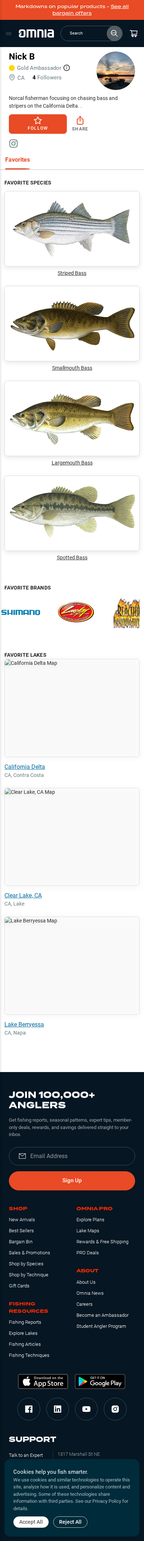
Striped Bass (72, 273)
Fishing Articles (25, 1344)
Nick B (22, 56)
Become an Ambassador (102, 1315)
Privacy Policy (106, 1501)
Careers (84, 1304)
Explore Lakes (23, 1333)
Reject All (70, 1522)
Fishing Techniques (29, 1355)
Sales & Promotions (29, 1252)
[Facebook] (28, 1409)
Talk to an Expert (26, 1455)
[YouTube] (86, 1409)
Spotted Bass (72, 557)
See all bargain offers (90, 9)
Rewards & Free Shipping (102, 1241)
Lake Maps (87, 1230)
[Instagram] (115, 1409)
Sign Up (72, 1180)
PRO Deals (87, 1252)
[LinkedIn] (57, 1409)
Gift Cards (19, 1286)
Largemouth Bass (72, 463)
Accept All (31, 1522)
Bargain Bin (20, 1241)
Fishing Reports (25, 1322)
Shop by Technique (28, 1274)
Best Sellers (21, 1230)
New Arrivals (22, 1219)
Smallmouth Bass (72, 368)
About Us (86, 1282)
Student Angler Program (101, 1326)
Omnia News (90, 1293)
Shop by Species (26, 1263)
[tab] (17, 160)
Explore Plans (90, 1219)
